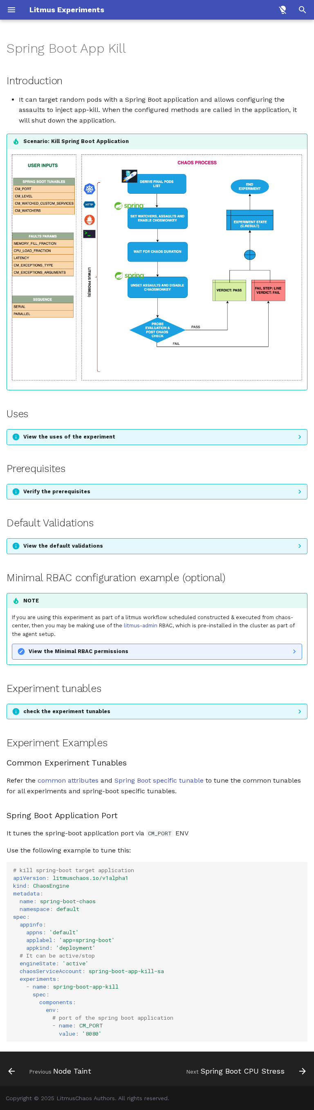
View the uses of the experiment (69, 437)
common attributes (68, 780)
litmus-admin (140, 625)
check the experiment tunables (66, 711)
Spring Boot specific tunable (159, 780)
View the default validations (63, 546)
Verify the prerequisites (56, 491)
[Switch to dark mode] (283, 10)
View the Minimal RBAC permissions (78, 651)
